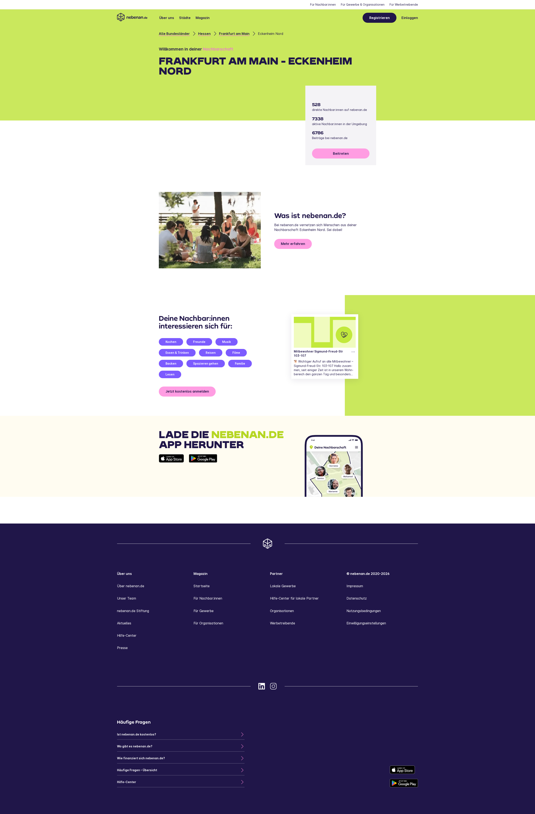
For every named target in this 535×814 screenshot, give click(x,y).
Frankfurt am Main (234, 34)
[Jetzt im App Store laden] (171, 475)
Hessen (204, 34)
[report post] (353, 351)
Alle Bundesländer (174, 34)
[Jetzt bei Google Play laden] (203, 475)
